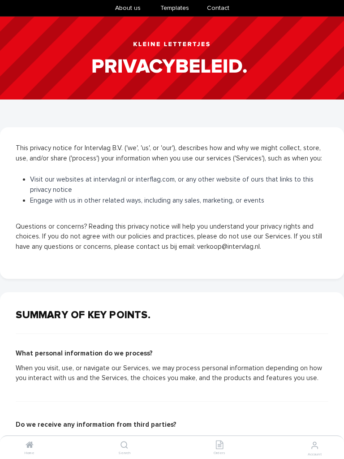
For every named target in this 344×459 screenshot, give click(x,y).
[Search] (124, 446)
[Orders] (219, 446)
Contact (218, 8)
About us (128, 8)
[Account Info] (314, 445)
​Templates (174, 8)
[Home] (30, 446)
